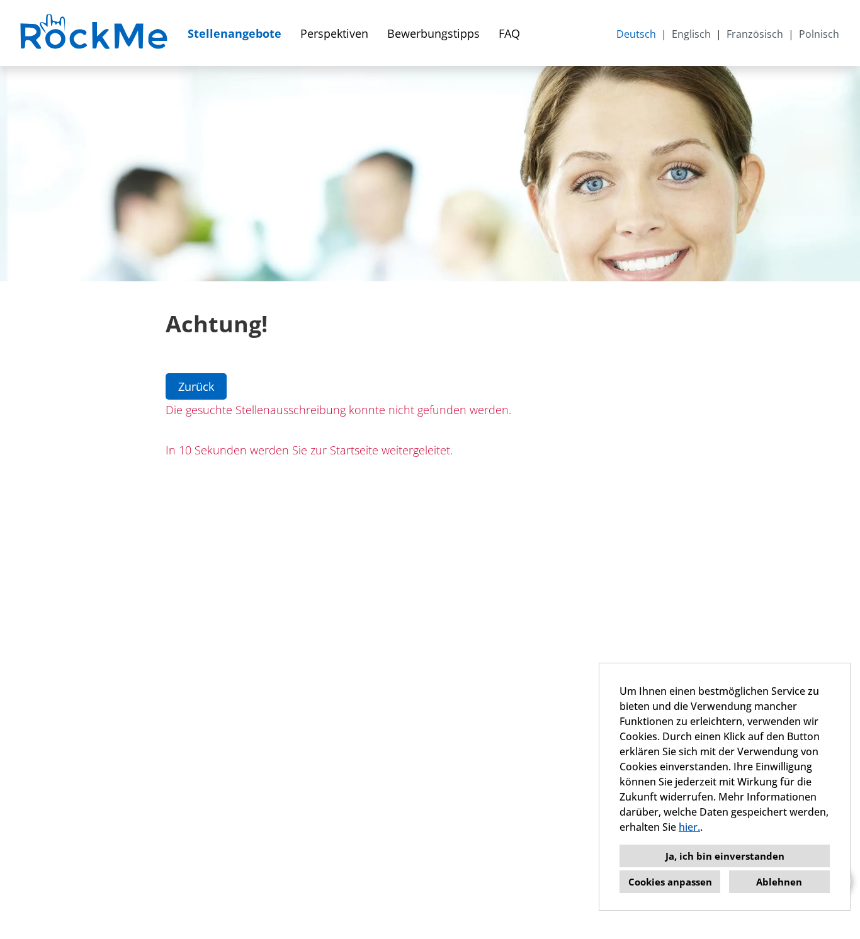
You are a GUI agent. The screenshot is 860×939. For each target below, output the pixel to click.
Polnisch (819, 34)
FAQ (509, 33)
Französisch (755, 34)
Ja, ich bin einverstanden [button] (724, 856)
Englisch (691, 34)
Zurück (196, 386)
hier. (689, 827)
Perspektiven (334, 33)
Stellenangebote (234, 33)
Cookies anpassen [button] (670, 881)
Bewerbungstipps (433, 33)
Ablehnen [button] (779, 881)
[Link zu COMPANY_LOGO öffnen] (95, 33)
